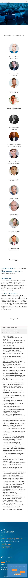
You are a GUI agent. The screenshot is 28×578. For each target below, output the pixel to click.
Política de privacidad (6, 544)
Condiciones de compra (6, 547)
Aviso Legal (3, 543)
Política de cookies (5, 546)
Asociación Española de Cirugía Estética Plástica (11, 538)
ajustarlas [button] (22, 572)
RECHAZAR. (18, 574)
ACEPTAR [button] (14, 569)
